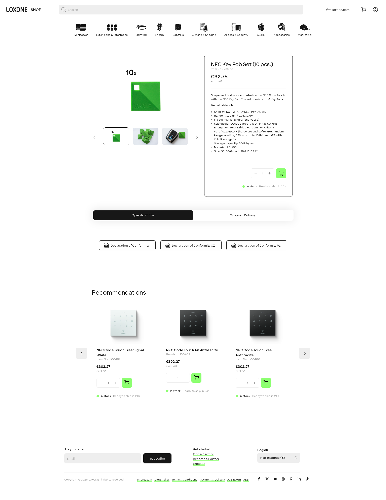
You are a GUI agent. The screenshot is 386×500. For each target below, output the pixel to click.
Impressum (144, 479)
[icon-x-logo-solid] (267, 482)
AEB (246, 479)
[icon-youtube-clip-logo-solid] (275, 482)
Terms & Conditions (184, 479)
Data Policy (161, 479)
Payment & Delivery (212, 479)
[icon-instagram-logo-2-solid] (283, 482)
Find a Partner (203, 454)
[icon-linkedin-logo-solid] (299, 482)
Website (199, 463)
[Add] (127, 383)
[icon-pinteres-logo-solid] (291, 482)
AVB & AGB (234, 479)
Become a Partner (206, 459)
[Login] (375, 10)
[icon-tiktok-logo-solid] (307, 482)
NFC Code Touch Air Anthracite (192, 350)
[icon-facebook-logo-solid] (259, 482)
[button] (145, 89)
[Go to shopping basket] (363, 10)
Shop (36, 10)
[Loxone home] (16, 9)
